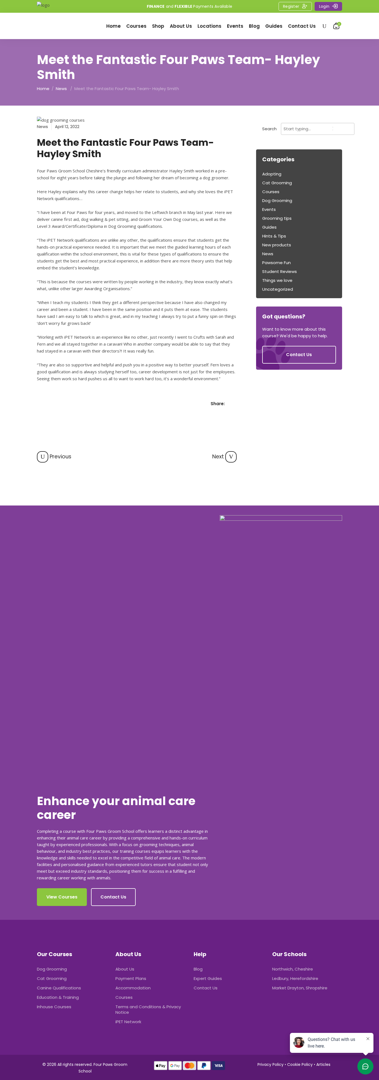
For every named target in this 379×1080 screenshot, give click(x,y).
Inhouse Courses (54, 1007)
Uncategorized (277, 289)
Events (269, 209)
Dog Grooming (277, 200)
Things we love (277, 280)
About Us (124, 969)
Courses (270, 192)
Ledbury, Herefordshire (295, 978)
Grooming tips (277, 218)
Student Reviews (279, 271)
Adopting (271, 174)
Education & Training (58, 997)
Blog (198, 969)
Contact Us (206, 988)
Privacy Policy (270, 1064)
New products (276, 245)
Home (43, 88)
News (61, 88)
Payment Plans (130, 978)
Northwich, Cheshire (292, 969)
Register (291, 6)
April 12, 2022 (67, 126)
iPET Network (128, 1022)
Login (324, 6)
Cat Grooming (277, 183)
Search (269, 129)
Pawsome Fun (276, 262)
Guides (269, 227)
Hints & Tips (274, 236)
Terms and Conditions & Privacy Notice (148, 1009)
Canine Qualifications (59, 988)
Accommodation (133, 988)
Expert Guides (208, 978)
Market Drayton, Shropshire (299, 988)
